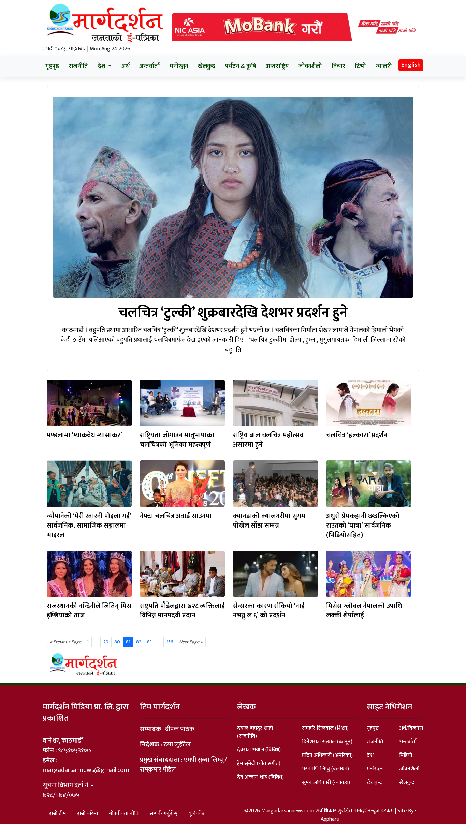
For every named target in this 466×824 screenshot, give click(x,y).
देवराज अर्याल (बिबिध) (259, 749)
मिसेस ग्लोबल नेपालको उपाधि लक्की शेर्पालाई (364, 610)
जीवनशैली (310, 66)
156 (169, 642)
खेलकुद (206, 66)
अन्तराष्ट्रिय (277, 66)
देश (370, 755)
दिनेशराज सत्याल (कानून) (327, 741)
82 (138, 642)
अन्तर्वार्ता (149, 66)
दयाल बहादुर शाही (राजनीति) (255, 732)
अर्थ (125, 66)
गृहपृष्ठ (52, 66)
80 (117, 642)
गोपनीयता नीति (124, 813)
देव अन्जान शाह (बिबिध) (260, 777)
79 (105, 642)
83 (149, 642)
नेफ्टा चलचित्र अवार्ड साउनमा (176, 516)
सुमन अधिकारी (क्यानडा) (326, 782)
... (159, 642)
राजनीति (78, 66)
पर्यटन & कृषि (240, 66)
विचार (338, 66)
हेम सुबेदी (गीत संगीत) (258, 763)
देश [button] (102, 66)
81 (128, 642)
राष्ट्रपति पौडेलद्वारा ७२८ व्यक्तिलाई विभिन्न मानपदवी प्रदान (182, 610)
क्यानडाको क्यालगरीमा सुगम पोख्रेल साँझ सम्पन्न (269, 520)
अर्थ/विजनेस (411, 728)
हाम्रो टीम (57, 813)
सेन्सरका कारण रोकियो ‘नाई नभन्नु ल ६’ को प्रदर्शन (269, 610)
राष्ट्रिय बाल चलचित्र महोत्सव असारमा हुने (268, 440)
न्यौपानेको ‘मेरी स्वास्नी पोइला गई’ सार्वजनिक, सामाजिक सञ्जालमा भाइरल (89, 525)
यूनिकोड (196, 813)
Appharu (330, 819)
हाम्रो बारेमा (87, 813)
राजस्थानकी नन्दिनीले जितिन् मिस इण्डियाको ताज (89, 610)
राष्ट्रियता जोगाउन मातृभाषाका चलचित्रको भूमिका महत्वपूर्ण (177, 440)
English (411, 65)
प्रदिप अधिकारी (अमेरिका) (327, 755)
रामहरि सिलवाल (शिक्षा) (325, 728)
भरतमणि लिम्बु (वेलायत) (325, 769)
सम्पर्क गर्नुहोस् (163, 813)
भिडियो (405, 755)
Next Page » (191, 642)
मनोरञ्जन (179, 66)
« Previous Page (65, 642)
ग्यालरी (384, 66)
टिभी (360, 66)
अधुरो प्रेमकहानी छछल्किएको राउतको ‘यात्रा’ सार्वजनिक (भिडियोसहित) (362, 525)
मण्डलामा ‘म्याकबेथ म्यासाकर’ (84, 435)
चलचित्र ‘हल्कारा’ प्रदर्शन (357, 435)
